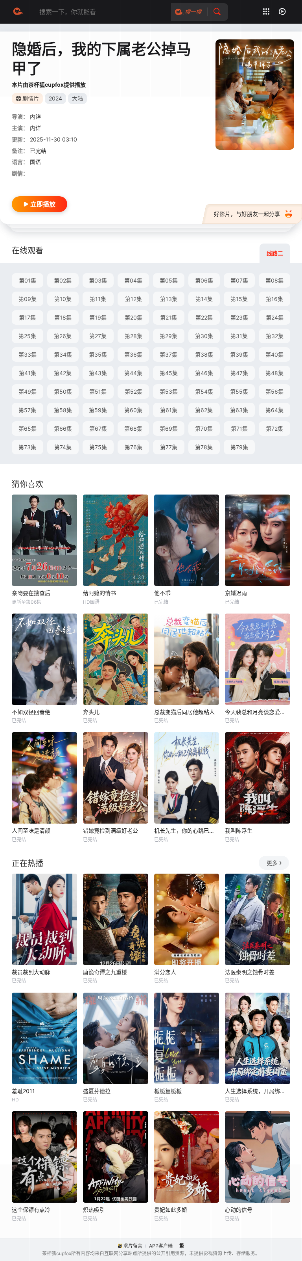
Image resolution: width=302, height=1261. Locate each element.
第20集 (133, 317)
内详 (35, 116)
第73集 (27, 447)
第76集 (133, 447)
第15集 (239, 299)
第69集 (169, 428)
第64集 (274, 410)
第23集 (239, 317)
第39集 (239, 354)
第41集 (27, 373)
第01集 (27, 280)
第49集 (27, 391)
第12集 (133, 299)
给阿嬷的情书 (99, 593)
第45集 (169, 373)
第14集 (204, 299)
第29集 (168, 336)
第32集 (275, 336)
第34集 (63, 354)
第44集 (133, 373)
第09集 (27, 299)
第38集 (204, 354)
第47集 (239, 373)
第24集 (275, 317)
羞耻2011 (23, 1091)
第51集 (98, 391)
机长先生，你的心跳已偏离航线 (186, 830)
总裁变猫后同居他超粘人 (184, 712)
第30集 (204, 336)
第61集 (168, 410)
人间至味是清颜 (31, 830)
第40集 (274, 354)
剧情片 (30, 98)
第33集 (27, 354)
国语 (35, 161)
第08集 (274, 280)
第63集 (239, 410)
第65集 (27, 428)
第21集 (168, 317)
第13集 (168, 299)
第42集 (63, 373)
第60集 (133, 410)
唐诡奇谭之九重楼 (105, 972)
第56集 (274, 391)
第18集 (63, 317)
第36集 (133, 354)
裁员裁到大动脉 (31, 972)
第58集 (63, 410)
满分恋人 (165, 972)
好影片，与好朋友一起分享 (247, 213)
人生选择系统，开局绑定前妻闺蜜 (257, 1091)
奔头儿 (91, 712)
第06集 (204, 280)
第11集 (98, 299)
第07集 (239, 280)
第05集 (169, 280)
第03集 (98, 280)
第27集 (98, 336)
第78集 (204, 447)
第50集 (63, 391)
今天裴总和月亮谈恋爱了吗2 (257, 712)
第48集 (274, 373)
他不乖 (162, 593)
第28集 (133, 336)
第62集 (204, 410)
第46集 (204, 373)
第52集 (133, 391)
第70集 (204, 428)
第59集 (98, 410)
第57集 (27, 410)
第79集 (239, 447)
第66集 (63, 428)
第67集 (98, 428)
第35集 (98, 354)
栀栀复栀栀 (168, 1091)
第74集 (63, 447)
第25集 (27, 336)
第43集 (98, 373)
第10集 (63, 299)
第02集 (63, 280)
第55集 (239, 391)
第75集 (98, 447)
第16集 (274, 299)
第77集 (168, 447)
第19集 (98, 317)
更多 (272, 862)
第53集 (169, 391)
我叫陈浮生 (238, 830)
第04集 (133, 280)
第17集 (27, 317)
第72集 (274, 428)
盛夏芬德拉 (96, 1091)
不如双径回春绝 (31, 712)
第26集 (63, 336)
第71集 (239, 428)
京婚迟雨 (236, 593)
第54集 (204, 391)
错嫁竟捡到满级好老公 (110, 830)
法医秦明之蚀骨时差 (249, 972)
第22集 (204, 317)
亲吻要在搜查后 (31, 593)
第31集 (239, 336)
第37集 (168, 354)
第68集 (133, 428)
